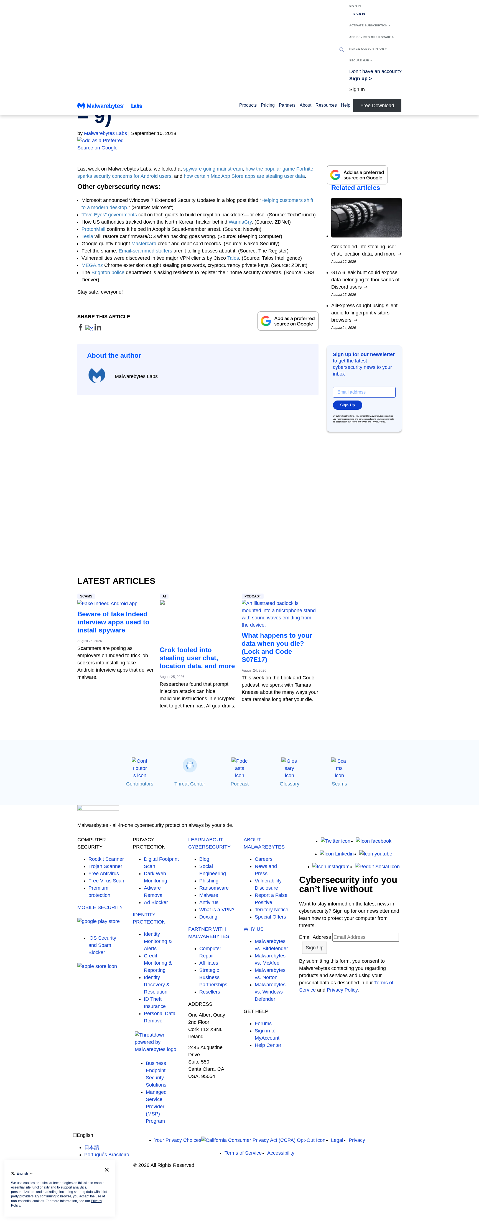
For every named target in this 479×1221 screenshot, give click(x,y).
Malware (208, 895)
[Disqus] (198, 473)
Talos (233, 258)
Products (248, 105)
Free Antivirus (103, 873)
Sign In (355, 5)
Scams (86, 596)
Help (345, 105)
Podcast (252, 596)
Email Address (315, 937)
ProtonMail (93, 229)
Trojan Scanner (105, 866)
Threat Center (189, 784)
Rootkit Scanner (106, 859)
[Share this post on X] (90, 329)
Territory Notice (271, 909)
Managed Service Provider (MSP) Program (156, 1106)
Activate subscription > (369, 25)
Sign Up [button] (347, 405)
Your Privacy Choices (177, 1140)
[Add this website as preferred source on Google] (239, 144)
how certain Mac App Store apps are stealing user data (244, 176)
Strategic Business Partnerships (213, 977)
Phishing (208, 881)
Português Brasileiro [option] (106, 1154)
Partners (287, 105)
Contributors (139, 784)
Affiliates (208, 963)
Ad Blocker (156, 902)
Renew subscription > (368, 48)
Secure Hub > (360, 60)
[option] (106, 1147)
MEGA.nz (92, 265)
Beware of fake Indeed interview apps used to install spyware (113, 622)
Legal (337, 1140)
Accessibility (280, 1153)
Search (341, 49)
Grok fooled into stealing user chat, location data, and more (197, 658)
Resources (326, 105)
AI (164, 596)
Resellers (209, 992)
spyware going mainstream (213, 169)
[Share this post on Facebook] (81, 329)
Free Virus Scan (106, 881)
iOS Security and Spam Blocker (102, 945)
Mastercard (143, 243)
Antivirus (208, 902)
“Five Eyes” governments (109, 214)
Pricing (268, 105)
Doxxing (208, 917)
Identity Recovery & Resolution (157, 985)
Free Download (377, 105)
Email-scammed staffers (145, 251)
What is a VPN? (217, 909)
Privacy (357, 1140)
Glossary (289, 784)
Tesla (87, 236)
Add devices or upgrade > (371, 37)
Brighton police (107, 272)
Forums (263, 1023)
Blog (204, 859)
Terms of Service (359, 422)
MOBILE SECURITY (100, 907)
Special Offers (270, 917)
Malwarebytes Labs (105, 133)
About (305, 105)
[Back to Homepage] (109, 108)
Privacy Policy (378, 422)
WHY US (254, 929)
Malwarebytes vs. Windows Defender (270, 992)
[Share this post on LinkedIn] (98, 329)
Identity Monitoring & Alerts (158, 941)
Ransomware (214, 888)
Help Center (268, 1045)
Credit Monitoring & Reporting (158, 963)
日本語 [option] (91, 1147)
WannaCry (240, 222)
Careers (263, 859)
